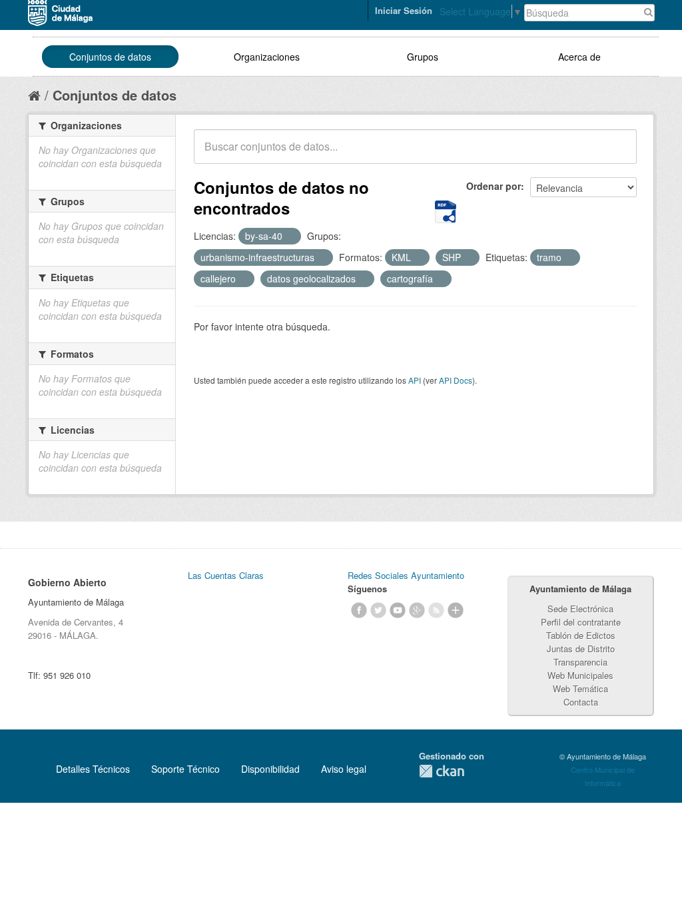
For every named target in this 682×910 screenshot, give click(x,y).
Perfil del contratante (581, 622)
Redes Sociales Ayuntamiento (406, 575)
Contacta (580, 701)
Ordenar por (493, 186)
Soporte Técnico (185, 768)
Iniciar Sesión (403, 10)
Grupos (422, 56)
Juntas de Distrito (581, 648)
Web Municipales (580, 675)
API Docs (455, 380)
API (414, 380)
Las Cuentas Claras (226, 575)
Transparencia (580, 662)
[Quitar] (289, 236)
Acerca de (579, 56)
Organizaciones (267, 56)
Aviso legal (343, 768)
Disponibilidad (270, 768)
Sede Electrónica (580, 608)
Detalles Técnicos (93, 768)
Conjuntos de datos (110, 56)
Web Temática (580, 688)
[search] (617, 154)
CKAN (441, 771)
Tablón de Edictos (580, 635)
